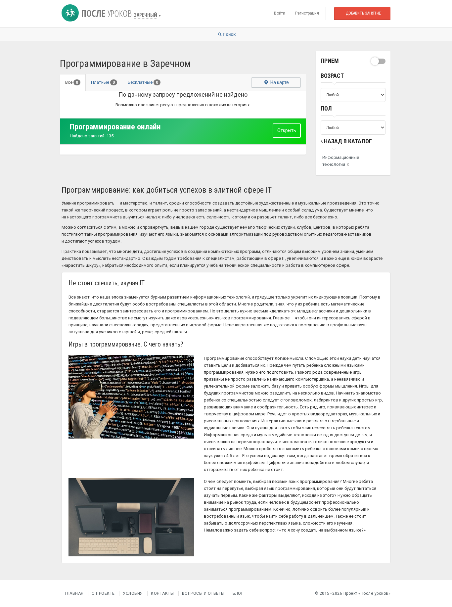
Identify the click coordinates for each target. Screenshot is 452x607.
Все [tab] (71, 82)
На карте (279, 82)
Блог (238, 593)
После (105, 13)
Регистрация (307, 13)
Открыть (286, 130)
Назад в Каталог (347, 141)
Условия (133, 593)
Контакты (162, 593)
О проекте (103, 593)
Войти (279, 13)
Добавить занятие (363, 13)
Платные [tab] (103, 82)
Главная (74, 593)
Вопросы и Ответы (203, 593)
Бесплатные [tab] (143, 82)
